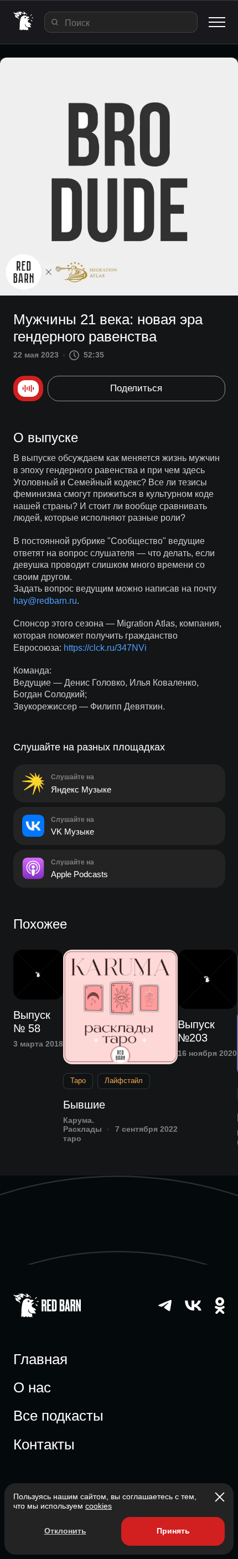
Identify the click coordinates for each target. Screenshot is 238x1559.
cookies (98, 1505)
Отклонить (65, 1530)
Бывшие (84, 1105)
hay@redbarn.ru (45, 600)
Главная (40, 1359)
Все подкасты (58, 1415)
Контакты (44, 1444)
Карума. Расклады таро (82, 1129)
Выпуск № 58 (31, 1021)
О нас (32, 1387)
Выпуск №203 (196, 1031)
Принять (173, 1530)
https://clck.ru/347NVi (105, 647)
